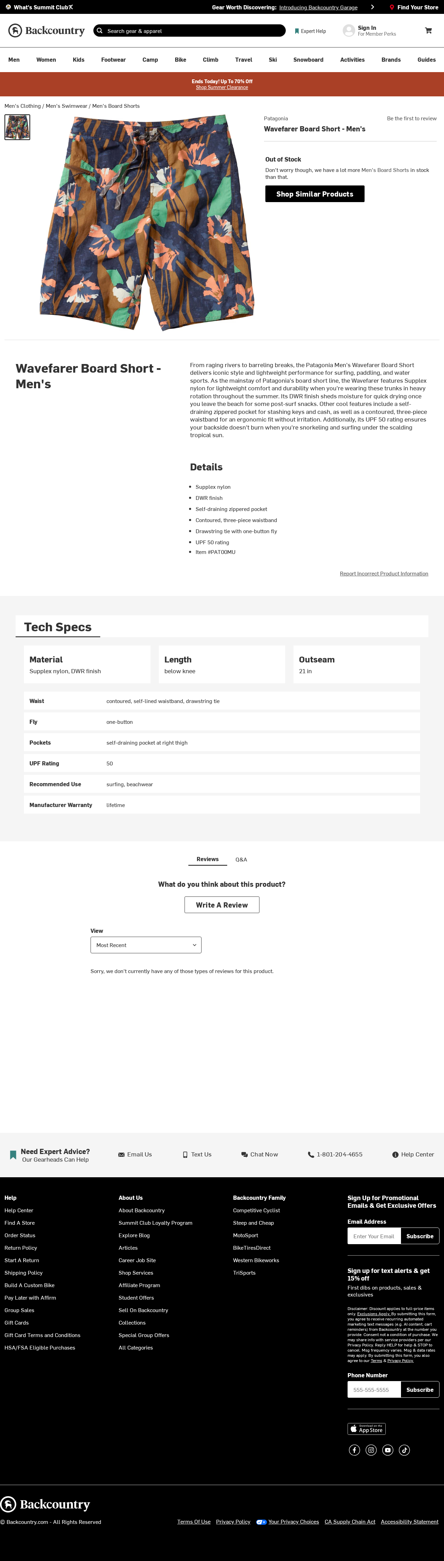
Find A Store (20, 1222)
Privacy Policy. (400, 1360)
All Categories (136, 1347)
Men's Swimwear (66, 105)
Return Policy (21, 1247)
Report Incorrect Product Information (384, 573)
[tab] (58, 626)
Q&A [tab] (241, 859)
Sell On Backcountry (143, 1309)
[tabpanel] (222, 729)
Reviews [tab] (208, 858)
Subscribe (420, 1236)
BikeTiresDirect (252, 1247)
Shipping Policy (24, 1272)
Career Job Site (137, 1259)
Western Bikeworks (256, 1259)
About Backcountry (142, 1209)
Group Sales (19, 1309)
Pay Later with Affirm (30, 1297)
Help (11, 1197)
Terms (376, 1360)
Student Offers (136, 1297)
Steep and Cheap (253, 1222)
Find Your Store (418, 6)
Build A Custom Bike (29, 1284)
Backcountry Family (259, 1197)
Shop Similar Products (314, 193)
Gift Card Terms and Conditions (42, 1334)
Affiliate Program (139, 1284)
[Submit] (99, 30)
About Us (131, 1197)
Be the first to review (412, 117)
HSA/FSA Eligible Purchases (40, 1347)
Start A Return (22, 1259)
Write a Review (222, 904)
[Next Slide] (372, 7)
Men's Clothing (23, 105)
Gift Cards (17, 1322)
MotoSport (245, 1234)
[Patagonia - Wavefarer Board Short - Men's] (17, 127)
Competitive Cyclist (256, 1209)
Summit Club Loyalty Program (156, 1222)
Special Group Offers (144, 1334)
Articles (128, 1247)
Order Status (20, 1234)
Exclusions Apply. (374, 1313)
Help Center (19, 1209)
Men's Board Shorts (116, 105)
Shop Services (136, 1272)
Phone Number (368, 1374)
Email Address (367, 1221)
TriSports (244, 1272)
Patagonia (276, 117)
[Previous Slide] (71, 7)
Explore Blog (134, 1234)
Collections (132, 1322)
